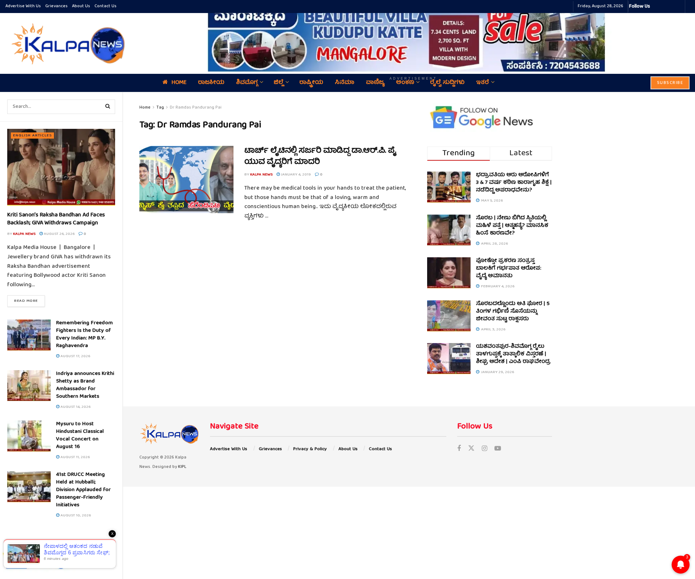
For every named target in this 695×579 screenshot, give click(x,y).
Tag (160, 107)
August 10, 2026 (75, 515)
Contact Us (105, 6)
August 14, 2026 (74, 406)
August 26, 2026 (59, 234)
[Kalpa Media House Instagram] (665, 6)
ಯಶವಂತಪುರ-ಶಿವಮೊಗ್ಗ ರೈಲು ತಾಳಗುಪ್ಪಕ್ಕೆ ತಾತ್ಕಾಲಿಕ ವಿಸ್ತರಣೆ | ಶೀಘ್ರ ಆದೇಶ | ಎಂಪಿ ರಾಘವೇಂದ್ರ (513, 354)
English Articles (32, 135)
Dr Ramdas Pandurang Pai (196, 107)
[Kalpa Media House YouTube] (678, 6)
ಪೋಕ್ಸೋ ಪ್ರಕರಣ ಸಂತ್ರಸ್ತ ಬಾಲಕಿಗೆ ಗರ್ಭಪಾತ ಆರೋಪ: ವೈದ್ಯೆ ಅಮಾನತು (508, 268)
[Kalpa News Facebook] (656, 6)
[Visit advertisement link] (413, 38)
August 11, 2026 (74, 457)
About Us (81, 6)
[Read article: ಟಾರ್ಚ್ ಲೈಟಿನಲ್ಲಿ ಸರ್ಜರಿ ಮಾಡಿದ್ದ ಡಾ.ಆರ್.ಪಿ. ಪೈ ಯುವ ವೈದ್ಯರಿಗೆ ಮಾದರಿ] (186, 179)
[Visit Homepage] (66, 43)
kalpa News (24, 234)
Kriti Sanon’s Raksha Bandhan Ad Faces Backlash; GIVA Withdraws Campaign (56, 219)
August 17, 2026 (74, 356)
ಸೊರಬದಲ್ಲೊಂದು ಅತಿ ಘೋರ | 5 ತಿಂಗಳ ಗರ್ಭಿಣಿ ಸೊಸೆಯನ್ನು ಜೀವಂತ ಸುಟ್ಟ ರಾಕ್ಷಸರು (512, 311)
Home (145, 107)
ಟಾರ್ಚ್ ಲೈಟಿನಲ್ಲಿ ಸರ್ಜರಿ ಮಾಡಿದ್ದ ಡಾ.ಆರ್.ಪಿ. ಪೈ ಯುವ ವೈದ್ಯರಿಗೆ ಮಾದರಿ (320, 156)
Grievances (56, 6)
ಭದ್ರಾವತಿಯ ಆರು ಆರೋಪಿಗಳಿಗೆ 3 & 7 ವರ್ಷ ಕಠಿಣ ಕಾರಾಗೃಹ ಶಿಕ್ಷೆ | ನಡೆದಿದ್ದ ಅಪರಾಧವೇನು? (514, 182)
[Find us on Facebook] (459, 449)
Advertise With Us (23, 6)
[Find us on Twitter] (471, 449)
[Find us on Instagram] (484, 449)
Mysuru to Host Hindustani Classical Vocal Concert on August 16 (80, 435)
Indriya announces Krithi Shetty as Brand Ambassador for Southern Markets (85, 385)
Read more (29, 300)
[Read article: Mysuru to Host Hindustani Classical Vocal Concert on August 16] (29, 436)
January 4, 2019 (295, 174)
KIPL (182, 467)
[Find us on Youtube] (497, 449)
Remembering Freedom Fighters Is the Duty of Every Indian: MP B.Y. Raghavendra (84, 334)
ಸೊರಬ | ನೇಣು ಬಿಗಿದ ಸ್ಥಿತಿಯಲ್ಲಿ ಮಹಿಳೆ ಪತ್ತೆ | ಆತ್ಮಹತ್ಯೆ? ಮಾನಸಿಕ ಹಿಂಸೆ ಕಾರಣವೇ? (512, 226)
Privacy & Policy (310, 449)
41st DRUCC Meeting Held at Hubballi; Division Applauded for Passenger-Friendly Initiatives (83, 490)
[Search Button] (108, 107)
